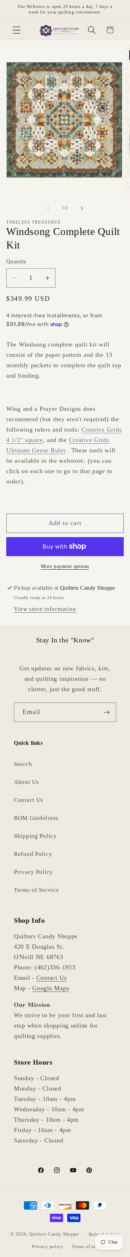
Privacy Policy (33, 872)
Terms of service (89, 1246)
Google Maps (50, 988)
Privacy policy (47, 1246)
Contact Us (28, 800)
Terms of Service (36, 890)
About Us (26, 782)
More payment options (65, 566)
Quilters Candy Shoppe (54, 1234)
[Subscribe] (106, 712)
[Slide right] (81, 208)
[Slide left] (48, 208)
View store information (45, 609)
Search (23, 764)
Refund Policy (33, 854)
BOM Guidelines (36, 818)
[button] (17, 30)
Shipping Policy (35, 836)
